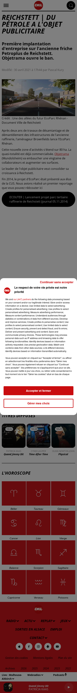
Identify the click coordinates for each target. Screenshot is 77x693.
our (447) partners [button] (22, 299)
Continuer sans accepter (56, 282)
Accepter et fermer (38, 391)
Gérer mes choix (38, 403)
